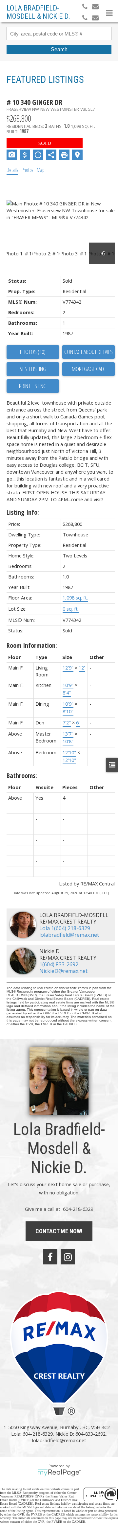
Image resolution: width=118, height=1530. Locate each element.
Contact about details (88, 352)
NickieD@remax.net (63, 971)
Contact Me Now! (59, 1231)
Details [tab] (12, 170)
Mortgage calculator (88, 369)
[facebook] (50, 1256)
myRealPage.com (59, 1472)
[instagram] (68, 1256)
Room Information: (32, 645)
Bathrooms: (22, 775)
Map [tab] (41, 170)
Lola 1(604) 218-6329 (64, 928)
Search (59, 49)
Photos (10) (33, 352)
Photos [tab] (27, 170)
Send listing (33, 369)
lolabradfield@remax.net (69, 934)
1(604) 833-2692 (58, 964)
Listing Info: (23, 512)
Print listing (33, 386)
